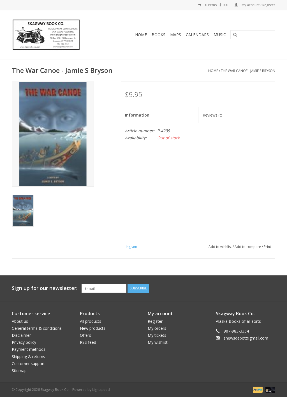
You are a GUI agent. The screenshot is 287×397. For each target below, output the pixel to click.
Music (220, 34)
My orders (157, 328)
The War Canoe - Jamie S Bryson (248, 70)
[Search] (233, 35)
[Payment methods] (257, 389)
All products (90, 321)
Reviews (212, 115)
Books (158, 34)
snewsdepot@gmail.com (246, 338)
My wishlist (158, 342)
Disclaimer (21, 335)
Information (137, 115)
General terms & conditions (37, 328)
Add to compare (248, 246)
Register (155, 321)
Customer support (28, 363)
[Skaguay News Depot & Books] (55, 35)
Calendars (197, 34)
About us (20, 321)
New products (92, 328)
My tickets (157, 335)
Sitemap (19, 370)
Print (267, 246)
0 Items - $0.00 (216, 5)
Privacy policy (24, 342)
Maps (175, 34)
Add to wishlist (220, 246)
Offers (85, 335)
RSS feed (88, 342)
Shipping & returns (28, 356)
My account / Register (258, 5)
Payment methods (28, 349)
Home (141, 34)
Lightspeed (101, 389)
